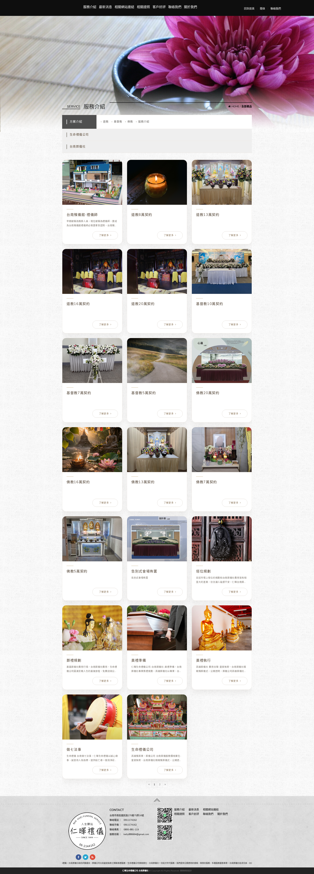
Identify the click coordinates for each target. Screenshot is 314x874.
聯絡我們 (275, 8)
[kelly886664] (165, 832)
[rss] (92, 857)
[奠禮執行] (222, 627)
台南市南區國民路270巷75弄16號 (127, 815)
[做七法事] (92, 717)
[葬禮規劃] (92, 627)
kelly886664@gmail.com (136, 834)
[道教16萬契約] (92, 271)
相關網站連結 (124, 7)
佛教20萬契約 (207, 393)
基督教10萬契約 (209, 304)
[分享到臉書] (78, 857)
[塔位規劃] (222, 538)
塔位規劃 (203, 571)
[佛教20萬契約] (222, 360)
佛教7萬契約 (206, 482)
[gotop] (157, 799)
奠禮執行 (203, 660)
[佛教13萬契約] (157, 449)
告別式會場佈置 (144, 571)
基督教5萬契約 (143, 393)
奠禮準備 (138, 660)
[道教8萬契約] (157, 182)
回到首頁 (249, 8)
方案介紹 (76, 122)
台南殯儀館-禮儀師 (82, 214)
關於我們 (190, 7)
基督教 (118, 122)
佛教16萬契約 (78, 482)
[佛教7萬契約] (222, 449)
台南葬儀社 (78, 147)
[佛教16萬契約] (92, 449)
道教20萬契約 (143, 304)
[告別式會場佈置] (157, 538)
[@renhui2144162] (165, 815)
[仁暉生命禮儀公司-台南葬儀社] (86, 831)
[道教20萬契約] (157, 271)
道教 (106, 122)
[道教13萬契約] (222, 182)
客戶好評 (159, 7)
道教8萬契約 (141, 214)
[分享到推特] (85, 857)
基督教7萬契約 (79, 393)
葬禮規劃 (74, 660)
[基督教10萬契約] (222, 271)
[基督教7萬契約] (92, 360)
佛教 (130, 122)
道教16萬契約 (78, 304)
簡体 (262, 8)
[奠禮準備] (157, 627)
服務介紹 (89, 7)
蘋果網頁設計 (186, 870)
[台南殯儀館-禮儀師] (92, 182)
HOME (235, 106)
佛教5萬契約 (77, 571)
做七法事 (74, 749)
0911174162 (130, 820)
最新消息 (105, 7)
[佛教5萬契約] (92, 538)
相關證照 (143, 7)
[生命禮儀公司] (157, 717)
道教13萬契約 (207, 214)
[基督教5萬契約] (157, 360)
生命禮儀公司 (79, 135)
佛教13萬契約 (143, 482)
